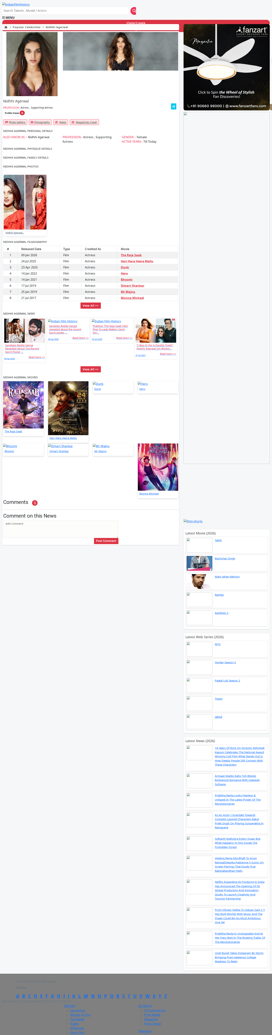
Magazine (151, 1019)
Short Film (77, 1033)
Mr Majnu (128, 292)
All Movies (77, 1028)
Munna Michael (132, 298)
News (62, 122)
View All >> (91, 305)
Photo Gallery (17, 122)
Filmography (42, 122)
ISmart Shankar (132, 286)
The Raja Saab (131, 255)
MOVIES (69, 1006)
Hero (124, 273)
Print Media (152, 1015)
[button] (136, 17)
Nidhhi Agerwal (56, 27)
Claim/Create (136, 23)
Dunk (125, 267)
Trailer (74, 1024)
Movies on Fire (80, 1015)
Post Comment (106, 540)
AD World (145, 1006)
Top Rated (77, 1019)
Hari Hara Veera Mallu (137, 261)
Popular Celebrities (26, 27)
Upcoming (77, 1010)
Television (145, 1031)
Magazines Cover (86, 122)
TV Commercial (154, 1010)
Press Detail (152, 1024)
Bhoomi (126, 280)
